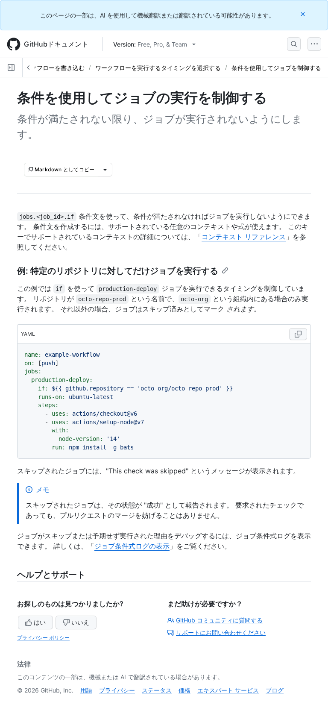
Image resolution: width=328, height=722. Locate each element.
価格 (184, 690)
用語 (86, 690)
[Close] (303, 14)
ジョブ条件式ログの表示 (132, 546)
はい (40, 622)
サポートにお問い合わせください (221, 632)
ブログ (275, 690)
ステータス (157, 690)
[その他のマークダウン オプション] (105, 169)
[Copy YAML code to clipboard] (298, 334)
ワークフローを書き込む (52, 67)
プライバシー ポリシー (43, 637)
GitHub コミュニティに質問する (219, 620)
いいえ (80, 622)
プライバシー (117, 690)
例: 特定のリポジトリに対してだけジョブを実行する (117, 271)
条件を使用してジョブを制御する (276, 67)
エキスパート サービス (228, 690)
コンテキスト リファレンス (244, 236)
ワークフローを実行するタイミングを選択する (158, 67)
